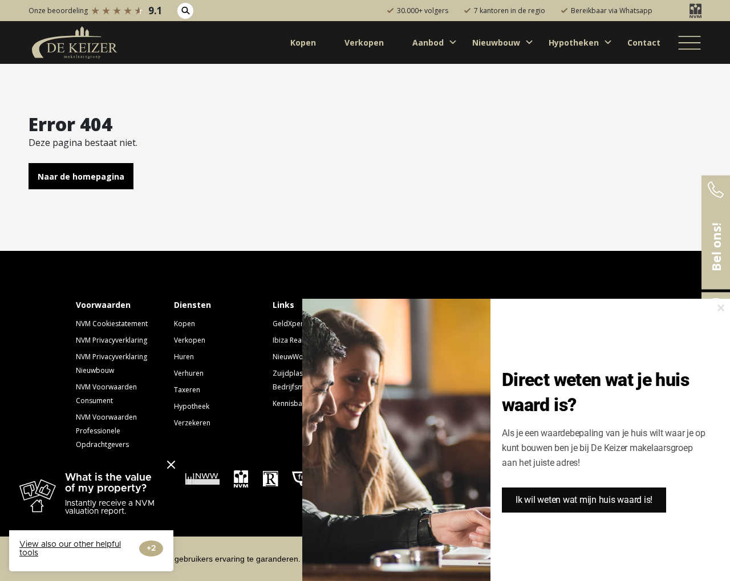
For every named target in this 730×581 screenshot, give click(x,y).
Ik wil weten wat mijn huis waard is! (584, 499)
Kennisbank (291, 403)
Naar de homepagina (81, 176)
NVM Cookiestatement (112, 323)
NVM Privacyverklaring (111, 340)
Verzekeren (192, 423)
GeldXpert (289, 323)
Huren (184, 356)
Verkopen (189, 340)
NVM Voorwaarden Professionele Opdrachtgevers (106, 430)
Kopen (184, 323)
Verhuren (189, 373)
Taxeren (187, 390)
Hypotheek (191, 406)
